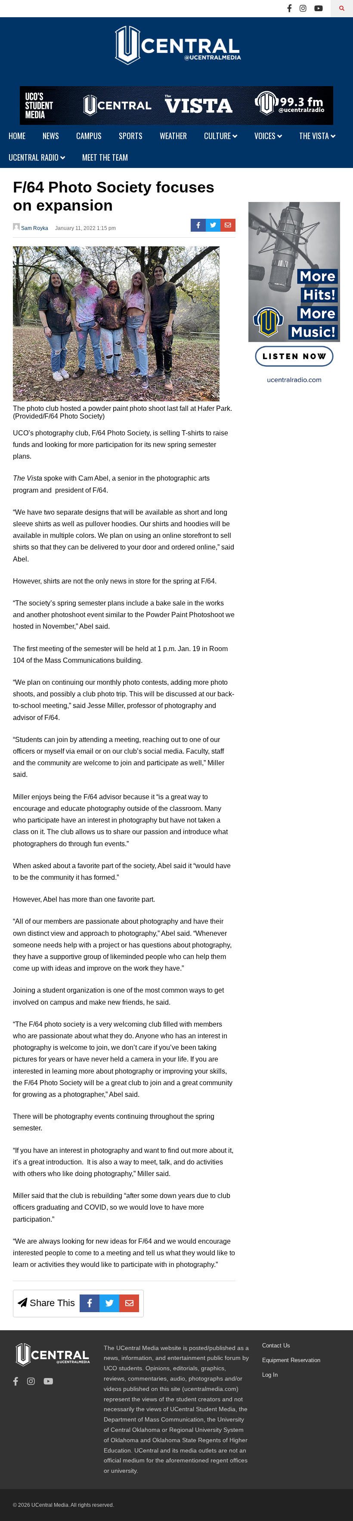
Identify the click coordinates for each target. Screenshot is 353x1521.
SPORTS (130, 135)
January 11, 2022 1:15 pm (85, 228)
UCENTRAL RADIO (34, 157)
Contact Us (276, 1345)
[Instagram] (303, 8)
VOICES (265, 135)
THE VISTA (315, 135)
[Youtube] (318, 8)
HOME (17, 135)
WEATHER (173, 135)
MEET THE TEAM (105, 157)
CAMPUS (89, 135)
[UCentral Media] (176, 52)
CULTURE (218, 135)
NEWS (51, 135)
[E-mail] (227, 225)
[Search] (341, 8)
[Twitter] (213, 225)
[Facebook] (289, 8)
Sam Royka (34, 228)
